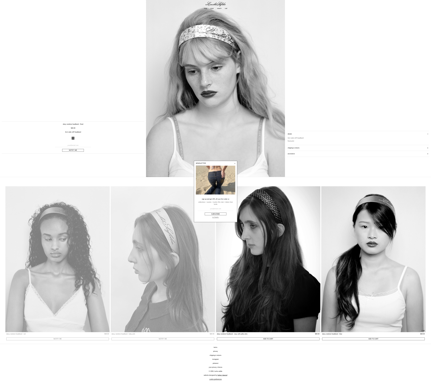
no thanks (215, 217)
